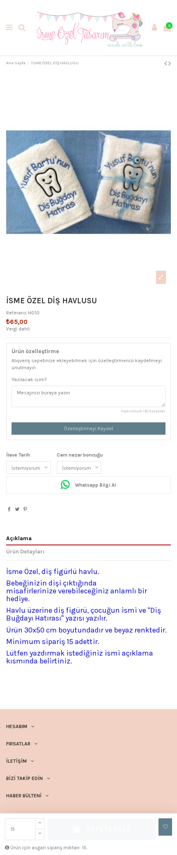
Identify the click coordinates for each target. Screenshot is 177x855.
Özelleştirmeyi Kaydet (88, 428)
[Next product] (169, 63)
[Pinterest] (25, 509)
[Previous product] (166, 63)
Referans (16, 313)
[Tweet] (17, 509)
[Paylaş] (9, 509)
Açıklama (19, 538)
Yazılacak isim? (29, 379)
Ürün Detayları (25, 551)
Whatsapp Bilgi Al (95, 485)
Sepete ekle (108, 829)
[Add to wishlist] (165, 827)
